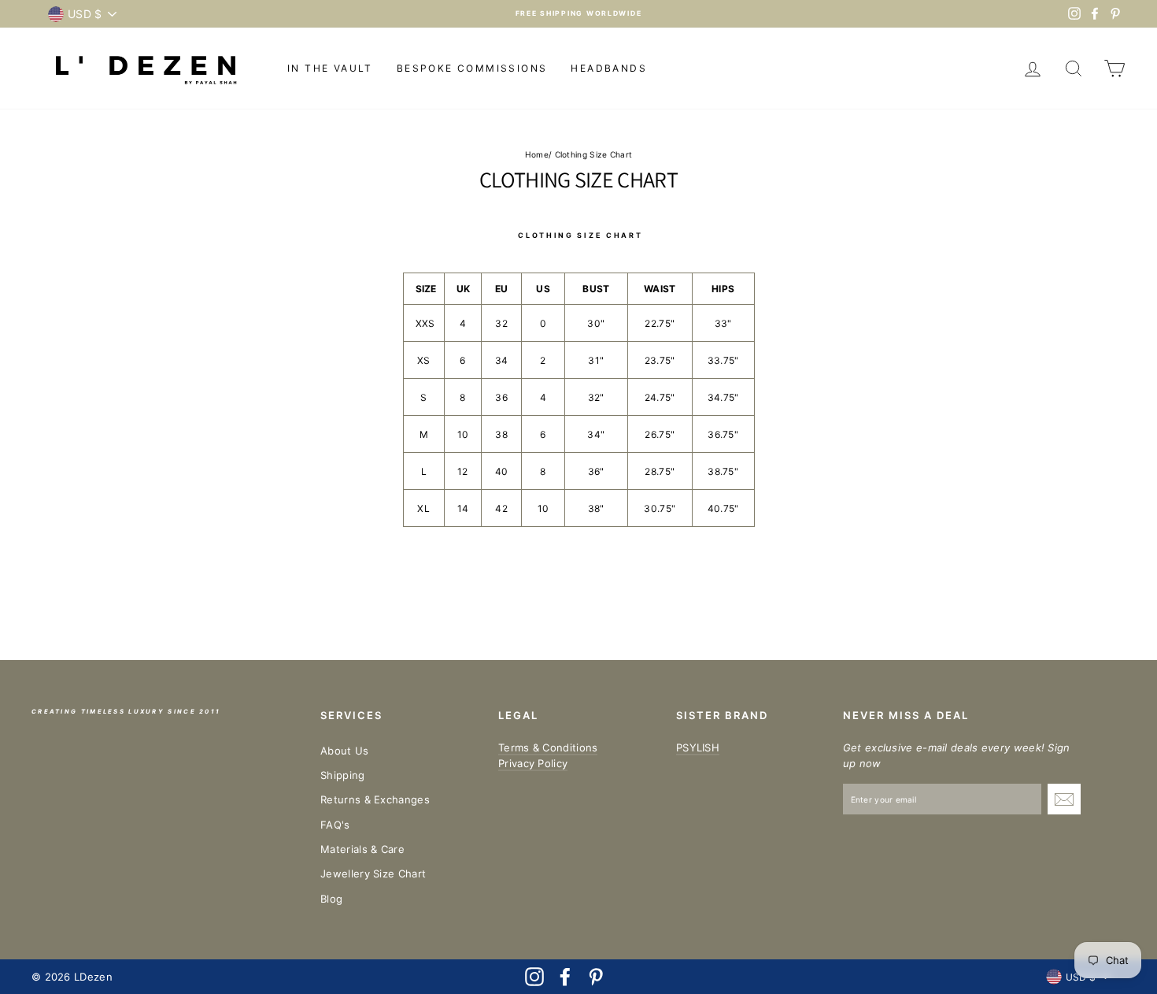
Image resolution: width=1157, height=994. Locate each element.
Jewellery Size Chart (373, 873)
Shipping (342, 775)
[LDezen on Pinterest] (595, 976)
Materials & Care (362, 849)
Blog (331, 898)
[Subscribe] (1064, 799)
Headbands (609, 68)
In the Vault (330, 68)
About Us (344, 750)
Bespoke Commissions (472, 68)
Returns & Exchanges (375, 799)
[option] (578, 14)
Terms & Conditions (547, 747)
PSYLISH (697, 747)
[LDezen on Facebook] (565, 976)
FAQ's (335, 824)
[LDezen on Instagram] (534, 976)
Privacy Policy (532, 763)
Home (537, 154)
